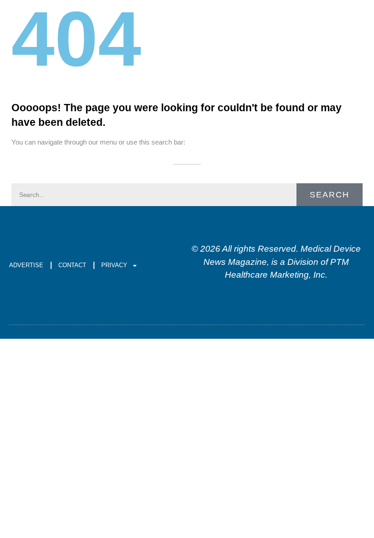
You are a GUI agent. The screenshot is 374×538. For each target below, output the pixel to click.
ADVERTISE (26, 265)
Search (329, 194)
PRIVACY (114, 265)
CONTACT (72, 265)
